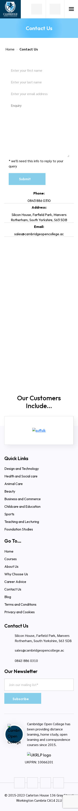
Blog (7, 597)
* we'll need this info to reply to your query (36, 163)
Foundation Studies (18, 529)
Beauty (9, 491)
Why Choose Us (16, 574)
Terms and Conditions (20, 604)
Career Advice (15, 581)
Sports (9, 514)
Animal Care (13, 484)
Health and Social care (20, 476)
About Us (11, 566)
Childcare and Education (22, 506)
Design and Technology (21, 468)
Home (10, 49)
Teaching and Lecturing (21, 521)
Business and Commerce (22, 499)
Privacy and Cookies (19, 612)
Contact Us (12, 589)
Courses (10, 559)
